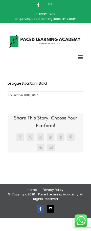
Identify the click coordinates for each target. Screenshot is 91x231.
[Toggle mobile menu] (80, 57)
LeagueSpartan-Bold (27, 83)
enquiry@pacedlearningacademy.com (45, 19)
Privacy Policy (53, 190)
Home (32, 190)
